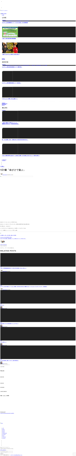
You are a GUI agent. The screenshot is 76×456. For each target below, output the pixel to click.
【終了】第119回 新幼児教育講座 (9, 38)
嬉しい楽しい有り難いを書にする (9, 235)
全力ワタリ (2, 305)
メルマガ (3, 160)
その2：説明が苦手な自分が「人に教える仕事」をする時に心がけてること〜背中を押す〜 (21, 155)
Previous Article (3, 237)
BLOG (3, 105)
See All (4, 20)
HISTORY (4, 434)
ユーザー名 (2, 451)
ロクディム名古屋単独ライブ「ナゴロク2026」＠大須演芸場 (15, 22)
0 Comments (2, 166)
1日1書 (1, 235)
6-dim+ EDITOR (5, 271)
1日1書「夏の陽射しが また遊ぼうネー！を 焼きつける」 (15, 238)
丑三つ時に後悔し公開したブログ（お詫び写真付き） (9, 360)
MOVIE (3, 59)
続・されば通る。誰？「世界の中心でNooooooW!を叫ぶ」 (15, 139)
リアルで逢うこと (3, 342)
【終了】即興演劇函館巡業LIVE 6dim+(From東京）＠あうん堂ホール (13, 268)
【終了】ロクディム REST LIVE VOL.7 (10, 54)
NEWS (1, 285)
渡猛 (15, 235)
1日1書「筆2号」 (9, 237)
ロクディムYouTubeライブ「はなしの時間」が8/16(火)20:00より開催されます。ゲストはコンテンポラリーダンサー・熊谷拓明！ (23, 286)
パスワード (2, 452)
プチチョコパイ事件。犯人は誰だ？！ (10, 98)
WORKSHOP (4, 433)
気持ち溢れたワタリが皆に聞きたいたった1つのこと (9, 323)
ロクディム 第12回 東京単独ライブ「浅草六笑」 (12, 66)
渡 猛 (3, 308)
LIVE (3, 428)
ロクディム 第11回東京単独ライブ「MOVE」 (11, 82)
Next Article (2, 238)
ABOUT (3, 431)
